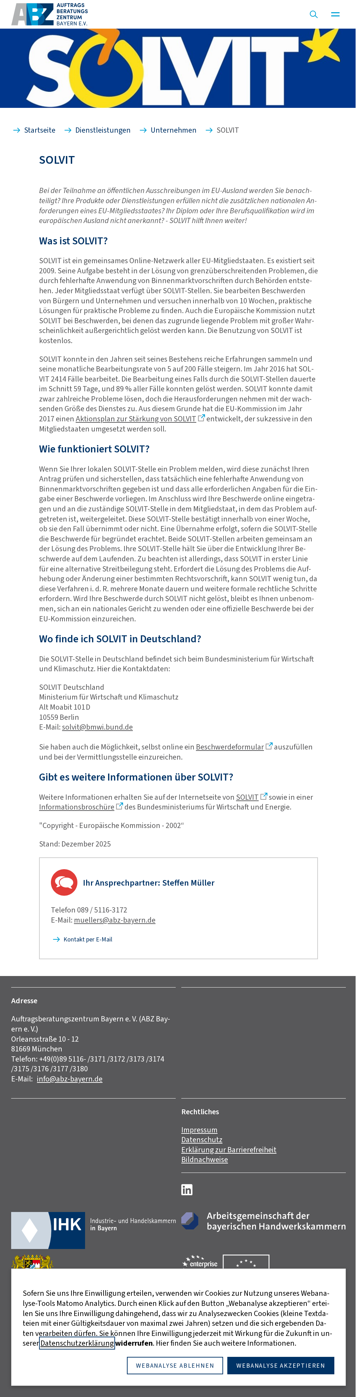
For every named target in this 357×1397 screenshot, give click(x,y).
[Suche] (313, 14)
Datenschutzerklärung (77, 1343)
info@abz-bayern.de (69, 1079)
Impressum (199, 1130)
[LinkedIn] (186, 1189)
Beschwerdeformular (230, 747)
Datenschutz (201, 1139)
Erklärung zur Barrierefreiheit (228, 1150)
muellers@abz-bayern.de (114, 920)
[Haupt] (335, 14)
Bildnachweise (204, 1159)
